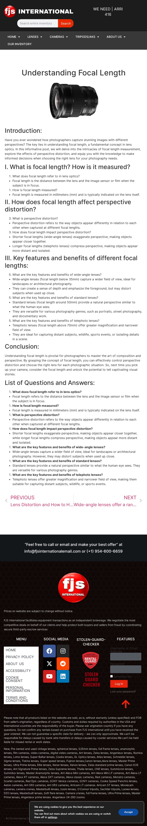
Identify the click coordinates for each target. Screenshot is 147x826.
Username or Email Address (124, 650)
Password (117, 663)
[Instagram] (63, 651)
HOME (12, 37)
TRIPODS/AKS (85, 37)
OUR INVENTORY (20, 44)
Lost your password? (123, 691)
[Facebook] (49, 651)
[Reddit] (63, 663)
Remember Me (122, 676)
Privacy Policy (20, 657)
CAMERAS (57, 37)
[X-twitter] (49, 663)
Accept (128, 812)
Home (11, 650)
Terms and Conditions (17, 699)
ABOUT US (114, 37)
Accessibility (18, 671)
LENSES (33, 37)
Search (66, 23)
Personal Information (18, 689)
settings (52, 817)
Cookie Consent (14, 679)
